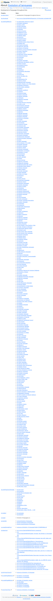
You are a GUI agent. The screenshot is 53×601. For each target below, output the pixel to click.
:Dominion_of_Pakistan (23, 300)
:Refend (19, 502)
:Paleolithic (20, 482)
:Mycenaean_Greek (22, 408)
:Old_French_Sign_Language (24, 231)
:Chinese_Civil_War (22, 242)
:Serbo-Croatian (21, 186)
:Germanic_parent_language (24, 54)
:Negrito (19, 419)
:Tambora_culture (22, 34)
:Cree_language (21, 264)
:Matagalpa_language (23, 393)
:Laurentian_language (23, 387)
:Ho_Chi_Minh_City (22, 76)
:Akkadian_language (22, 435)
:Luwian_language (22, 275)
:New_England (21, 169)
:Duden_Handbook (22, 23)
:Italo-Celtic (20, 433)
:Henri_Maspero (21, 415)
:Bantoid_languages (22, 110)
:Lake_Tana (20, 357)
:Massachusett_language (24, 82)
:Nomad (19, 220)
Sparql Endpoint (48, 2)
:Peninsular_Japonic (22, 430)
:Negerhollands (21, 388)
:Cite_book (20, 489)
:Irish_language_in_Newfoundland (26, 391)
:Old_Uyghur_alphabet (23, 87)
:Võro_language (21, 335)
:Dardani (20, 446)
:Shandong (20, 188)
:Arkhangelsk (21, 66)
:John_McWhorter (22, 429)
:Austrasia (20, 241)
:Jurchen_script (21, 426)
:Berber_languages (22, 115)
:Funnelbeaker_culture (23, 377)
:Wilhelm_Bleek (21, 35)
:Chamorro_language (23, 298)
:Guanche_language (22, 449)
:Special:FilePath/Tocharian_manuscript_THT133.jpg (32, 569)
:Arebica (19, 88)
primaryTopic (6, 590)
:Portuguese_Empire (22, 328)
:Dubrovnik (20, 74)
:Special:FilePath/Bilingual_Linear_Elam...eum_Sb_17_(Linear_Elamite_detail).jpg (34, 551)
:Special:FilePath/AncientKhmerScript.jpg (30, 544)
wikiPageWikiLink (6, 21)
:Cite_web (20, 497)
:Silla (19, 258)
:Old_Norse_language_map (24, 493)
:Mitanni (19, 464)
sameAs (4, 521)
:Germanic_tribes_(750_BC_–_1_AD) (26, 510)
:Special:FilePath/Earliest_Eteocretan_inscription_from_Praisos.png (34, 555)
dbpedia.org (45, 8)
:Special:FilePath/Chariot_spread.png (29, 530)
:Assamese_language (23, 107)
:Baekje (19, 209)
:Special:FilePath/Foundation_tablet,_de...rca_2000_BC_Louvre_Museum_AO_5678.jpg (34, 560)
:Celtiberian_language (23, 438)
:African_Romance (22, 363)
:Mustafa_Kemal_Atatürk (23, 166)
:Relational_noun (22, 32)
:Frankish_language (22, 354)
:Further (19, 499)
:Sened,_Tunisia (21, 349)
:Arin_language (21, 295)
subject (3, 513)
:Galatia (19, 303)
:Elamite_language (22, 447)
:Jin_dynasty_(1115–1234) (23, 143)
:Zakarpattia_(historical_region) (25, 21)
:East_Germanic (21, 26)
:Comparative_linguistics (23, 262)
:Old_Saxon (20, 480)
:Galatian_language (22, 304)
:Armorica (20, 37)
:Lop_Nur (20, 413)
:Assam (19, 68)
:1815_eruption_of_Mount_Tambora (26, 395)
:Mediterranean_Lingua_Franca (25, 42)
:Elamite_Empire (21, 28)
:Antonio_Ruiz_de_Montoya (24, 365)
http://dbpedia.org (27, 8)
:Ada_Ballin (20, 582)
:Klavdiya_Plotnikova (22, 85)
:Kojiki (19, 418)
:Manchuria (20, 250)
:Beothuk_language (22, 339)
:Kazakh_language (22, 144)
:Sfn (18, 507)
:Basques (20, 216)
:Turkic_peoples (21, 331)
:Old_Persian (21, 478)
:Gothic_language (22, 311)
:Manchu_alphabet (22, 217)
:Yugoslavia (20, 203)
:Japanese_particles (22, 398)
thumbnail (4, 18)
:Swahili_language (22, 194)
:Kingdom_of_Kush (22, 152)
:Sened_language (22, 351)
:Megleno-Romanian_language (25, 276)
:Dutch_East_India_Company (24, 301)
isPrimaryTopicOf (6, 572)
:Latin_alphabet (21, 157)
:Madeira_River (21, 359)
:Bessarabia (20, 399)
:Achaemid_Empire (22, 65)
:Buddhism (20, 70)
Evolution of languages (20, 5)
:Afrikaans (20, 98)
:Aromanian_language (23, 105)
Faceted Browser (37, 2)
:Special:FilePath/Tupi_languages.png (29, 563)
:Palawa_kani (21, 43)
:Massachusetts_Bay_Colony (24, 164)
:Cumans (20, 340)
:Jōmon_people (21, 40)
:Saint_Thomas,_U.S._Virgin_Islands (26, 84)
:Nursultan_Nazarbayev (23, 206)
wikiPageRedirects (7, 575)
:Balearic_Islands (22, 108)
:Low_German (21, 160)
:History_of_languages (23, 577)
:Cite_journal (20, 496)
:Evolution (20, 514)
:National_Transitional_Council (25, 320)
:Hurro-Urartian (21, 31)
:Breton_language (22, 116)
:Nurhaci (20, 253)
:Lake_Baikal (20, 155)
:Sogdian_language (22, 373)
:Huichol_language (22, 452)
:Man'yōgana (21, 381)
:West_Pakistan (21, 412)
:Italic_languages (22, 141)
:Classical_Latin (21, 126)
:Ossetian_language (22, 325)
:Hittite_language (22, 450)
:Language (20, 57)
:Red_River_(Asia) (22, 486)
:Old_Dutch (20, 382)
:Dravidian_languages (23, 127)
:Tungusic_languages (23, 287)
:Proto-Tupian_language (23, 432)
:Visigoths (20, 334)
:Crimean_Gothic (22, 443)
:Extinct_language (22, 94)
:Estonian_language (22, 130)
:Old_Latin (20, 281)
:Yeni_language (21, 337)
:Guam (19, 269)
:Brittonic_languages (23, 118)
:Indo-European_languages (24, 138)
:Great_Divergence (22, 390)
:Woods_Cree (21, 353)
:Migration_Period (22, 219)
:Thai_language (21, 197)
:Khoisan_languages (22, 149)
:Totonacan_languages (23, 329)
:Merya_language (22, 461)
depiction (4, 530)
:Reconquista (21, 208)
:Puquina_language (22, 45)
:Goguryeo (20, 307)
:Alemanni (20, 213)
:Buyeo (19, 297)
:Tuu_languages (21, 289)
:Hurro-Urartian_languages (24, 457)
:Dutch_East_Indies (22, 244)
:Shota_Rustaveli (21, 223)
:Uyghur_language (22, 202)
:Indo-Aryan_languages (23, 136)
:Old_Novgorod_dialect (23, 368)
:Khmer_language (22, 146)
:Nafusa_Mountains (22, 468)
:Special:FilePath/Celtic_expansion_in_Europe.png (32, 546)
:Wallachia (20, 407)
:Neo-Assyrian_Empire (23, 416)
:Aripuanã (20, 385)
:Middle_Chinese (21, 367)
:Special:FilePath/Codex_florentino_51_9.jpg (30, 547)
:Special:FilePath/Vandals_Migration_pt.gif (30, 564)
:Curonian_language (22, 444)
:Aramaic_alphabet (22, 293)
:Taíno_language (21, 362)
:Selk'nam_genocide (22, 46)
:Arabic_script (21, 104)
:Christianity (20, 122)
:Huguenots (20, 205)
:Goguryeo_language (23, 309)
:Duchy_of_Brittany (22, 129)
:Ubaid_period (21, 374)
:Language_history (22, 583)
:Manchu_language (22, 161)
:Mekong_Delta (21, 318)
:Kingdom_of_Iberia (22, 272)
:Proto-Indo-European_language (25, 485)
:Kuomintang (21, 154)
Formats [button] (24, 2)
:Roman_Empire (21, 181)
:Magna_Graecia (21, 404)
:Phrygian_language (22, 483)
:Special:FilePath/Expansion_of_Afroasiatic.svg (31, 566)
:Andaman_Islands (22, 239)
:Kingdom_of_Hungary (23, 150)
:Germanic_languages (23, 133)
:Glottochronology (22, 56)
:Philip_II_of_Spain (22, 174)
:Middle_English (21, 463)
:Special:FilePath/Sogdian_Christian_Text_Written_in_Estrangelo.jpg (34, 533)
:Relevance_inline (22, 505)
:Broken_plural (21, 236)
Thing (11, 8)
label (3, 518)
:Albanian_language (22, 99)
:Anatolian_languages (23, 259)
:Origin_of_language (22, 255)
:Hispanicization (21, 38)
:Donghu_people (22, 421)
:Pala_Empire (21, 410)
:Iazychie (20, 59)
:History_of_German (22, 48)
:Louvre (19, 273)
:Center (19, 494)
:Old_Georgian (21, 323)
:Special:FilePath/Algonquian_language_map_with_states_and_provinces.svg (34, 538)
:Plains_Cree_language (23, 348)
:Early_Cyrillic (21, 24)
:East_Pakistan (21, 342)
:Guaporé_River (21, 424)
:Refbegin (20, 500)
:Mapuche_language (22, 163)
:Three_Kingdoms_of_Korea (24, 370)
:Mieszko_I (20, 345)
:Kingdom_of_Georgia (23, 317)
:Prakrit (19, 177)
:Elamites (20, 29)
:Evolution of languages (24, 521)
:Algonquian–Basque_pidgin (24, 228)
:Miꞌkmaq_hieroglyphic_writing (25, 62)
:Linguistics (20, 491)
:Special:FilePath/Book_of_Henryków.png (30, 541)
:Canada (19, 119)
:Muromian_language (23, 466)
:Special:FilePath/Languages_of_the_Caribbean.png (32, 543)
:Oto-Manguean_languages (24, 283)
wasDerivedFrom (6, 527)
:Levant (19, 158)
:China (19, 73)
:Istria (19, 140)
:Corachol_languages (23, 441)
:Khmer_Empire (21, 80)
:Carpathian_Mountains (23, 71)
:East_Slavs (20, 267)
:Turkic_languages (22, 199)
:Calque (19, 384)
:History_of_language (23, 575)
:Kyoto (19, 248)
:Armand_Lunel (21, 230)
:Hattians (20, 91)
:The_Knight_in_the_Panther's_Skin (26, 225)
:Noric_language (21, 472)
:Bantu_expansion (22, 214)
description (5, 15)
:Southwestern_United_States (25, 286)
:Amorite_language (22, 436)
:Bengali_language (22, 113)
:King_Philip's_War (22, 379)
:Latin (19, 77)
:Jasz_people (20, 356)
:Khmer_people (21, 147)
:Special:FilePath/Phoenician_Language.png (30, 567)
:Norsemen (20, 474)
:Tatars (19, 195)
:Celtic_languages (22, 121)
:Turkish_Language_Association (25, 200)
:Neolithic (20, 471)
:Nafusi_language (22, 469)
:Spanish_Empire (22, 189)
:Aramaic (20, 292)
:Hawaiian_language (22, 314)
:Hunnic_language (22, 454)
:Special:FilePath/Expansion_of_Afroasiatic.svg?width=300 (34, 18)
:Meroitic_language (22, 278)
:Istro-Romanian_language (24, 315)
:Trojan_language (22, 396)
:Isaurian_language (22, 234)
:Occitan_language (22, 171)
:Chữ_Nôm (20, 376)
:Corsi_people (21, 401)
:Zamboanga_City (22, 79)
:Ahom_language (22, 290)
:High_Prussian (21, 63)
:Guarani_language (22, 135)
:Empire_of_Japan (22, 245)
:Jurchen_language (22, 343)
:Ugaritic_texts (21, 52)
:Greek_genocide (22, 422)
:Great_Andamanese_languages (25, 247)
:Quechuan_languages (23, 180)
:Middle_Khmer (21, 237)
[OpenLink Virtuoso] (15, 595)
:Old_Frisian (20, 477)
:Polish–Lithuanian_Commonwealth (26, 256)
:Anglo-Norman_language (24, 102)
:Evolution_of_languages (25, 572)
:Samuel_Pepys (21, 360)
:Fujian (19, 402)
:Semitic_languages (22, 185)
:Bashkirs (20, 112)
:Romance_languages (23, 183)
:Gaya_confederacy (22, 211)
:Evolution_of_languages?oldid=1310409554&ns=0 (32, 527)
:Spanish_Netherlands (23, 191)
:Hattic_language (22, 312)
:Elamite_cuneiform (22, 90)
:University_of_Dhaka (23, 332)
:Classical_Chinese (22, 124)
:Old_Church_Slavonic (23, 475)
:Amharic (20, 101)
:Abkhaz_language (22, 96)
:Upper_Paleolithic (22, 51)
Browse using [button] (15, 2)
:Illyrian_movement (22, 371)
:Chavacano (20, 261)
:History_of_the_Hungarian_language (27, 49)
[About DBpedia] (5, 2)
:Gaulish (19, 306)
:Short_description (22, 508)
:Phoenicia (20, 175)
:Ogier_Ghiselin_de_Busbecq (24, 227)
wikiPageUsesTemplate (7, 489)
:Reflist (19, 503)
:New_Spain (20, 405)
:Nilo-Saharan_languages (24, 251)
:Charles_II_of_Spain (22, 440)
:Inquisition (20, 458)
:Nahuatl (20, 279)
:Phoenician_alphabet (23, 326)
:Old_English (20, 321)
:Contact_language (22, 60)
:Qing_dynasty (21, 178)
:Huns (19, 455)
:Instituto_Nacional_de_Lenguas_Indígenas (28, 270)
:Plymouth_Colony (22, 222)
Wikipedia (19, 597)
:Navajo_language (22, 168)
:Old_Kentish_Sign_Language (25, 233)
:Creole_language (22, 265)
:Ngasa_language (22, 346)
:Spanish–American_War (23, 192)
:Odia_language (21, 172)
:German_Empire (22, 132)
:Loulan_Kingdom (22, 427)
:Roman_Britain (21, 284)
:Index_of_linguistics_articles (24, 580)
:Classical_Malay (21, 93)
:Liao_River (20, 460)
